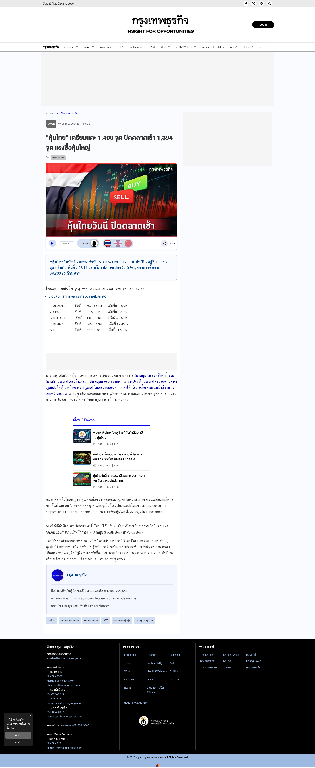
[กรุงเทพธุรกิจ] (51, 47)
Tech (119, 47)
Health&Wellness (184, 47)
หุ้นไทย (51, 620)
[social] (245, 3)
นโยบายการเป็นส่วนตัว (155, 690)
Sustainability (136, 47)
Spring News (253, 661)
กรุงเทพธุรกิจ (207, 661)
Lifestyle (217, 47)
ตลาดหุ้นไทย (91, 620)
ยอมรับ (18, 735)
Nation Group (231, 654)
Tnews (227, 667)
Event (262, 47)
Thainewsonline (209, 667)
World (164, 47)
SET (105, 620)
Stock (78, 113)
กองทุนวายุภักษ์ (144, 620)
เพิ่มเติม (9, 728)
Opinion (247, 47)
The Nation (206, 654)
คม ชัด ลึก (251, 654)
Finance (87, 47)
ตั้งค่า (18, 742)
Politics (205, 47)
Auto (153, 47)
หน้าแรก (50, 113)
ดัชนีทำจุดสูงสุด (121, 620)
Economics (69, 47)
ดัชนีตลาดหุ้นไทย (70, 620)
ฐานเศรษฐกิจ (253, 667)
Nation (227, 661)
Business (104, 47)
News (232, 47)
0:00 (65, 243)
